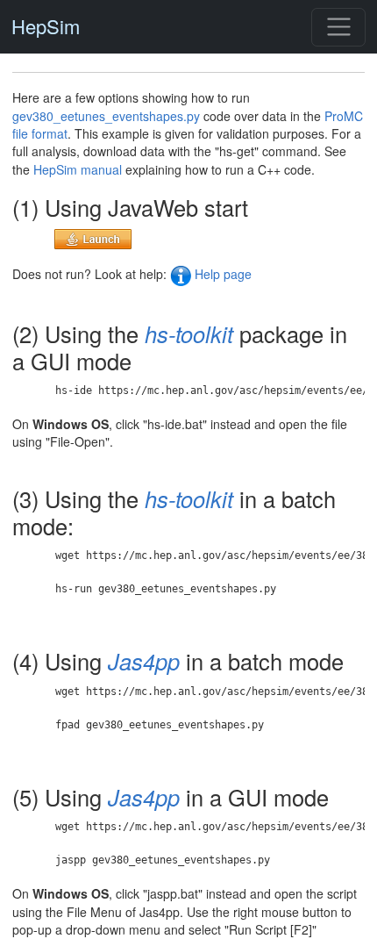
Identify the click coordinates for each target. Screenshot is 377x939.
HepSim (45, 26)
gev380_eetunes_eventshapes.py (106, 116)
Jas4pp (144, 661)
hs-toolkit (189, 333)
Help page (221, 274)
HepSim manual (77, 169)
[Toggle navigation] (338, 27)
